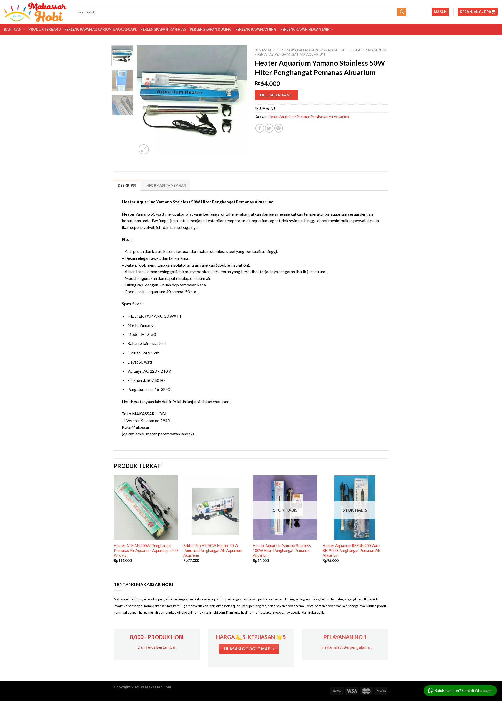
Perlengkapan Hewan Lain (305, 29)
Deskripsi (127, 185)
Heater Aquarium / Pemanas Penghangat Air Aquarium (320, 52)
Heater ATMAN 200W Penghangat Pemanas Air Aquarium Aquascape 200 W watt (146, 550)
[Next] (238, 101)
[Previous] (145, 101)
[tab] (127, 185)
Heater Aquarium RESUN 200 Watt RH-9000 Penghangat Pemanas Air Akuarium (351, 550)
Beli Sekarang (276, 95)
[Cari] (401, 12)
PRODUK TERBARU (44, 29)
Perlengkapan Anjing (256, 29)
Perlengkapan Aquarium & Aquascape (100, 29)
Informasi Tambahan (165, 185)
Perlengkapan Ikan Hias (163, 29)
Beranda (263, 50)
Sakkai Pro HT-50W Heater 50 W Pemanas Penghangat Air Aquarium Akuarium (212, 550)
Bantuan (12, 29)
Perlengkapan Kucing (211, 29)
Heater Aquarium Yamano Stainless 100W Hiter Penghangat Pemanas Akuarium (282, 550)
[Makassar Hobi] (35, 12)
